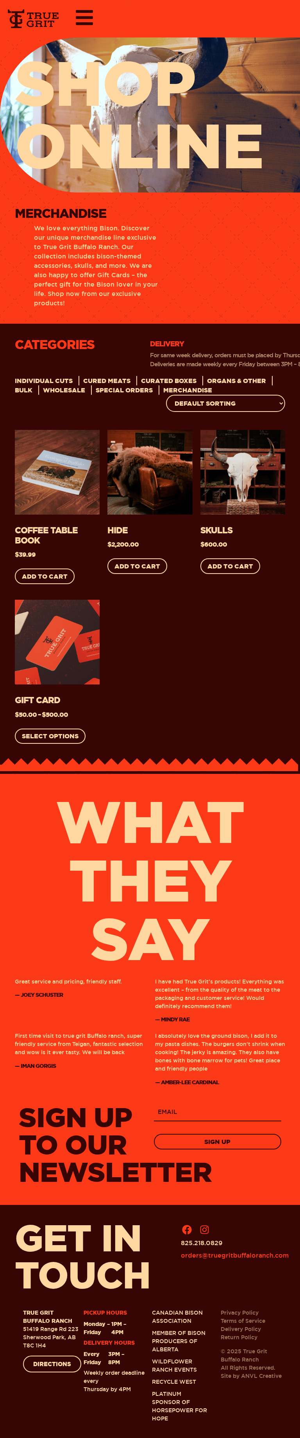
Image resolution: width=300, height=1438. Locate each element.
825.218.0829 (202, 1243)
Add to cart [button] (45, 576)
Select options (50, 736)
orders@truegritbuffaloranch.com (235, 1255)
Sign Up (217, 1141)
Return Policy (239, 1337)
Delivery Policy (241, 1329)
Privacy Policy (240, 1312)
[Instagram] (204, 1229)
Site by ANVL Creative (251, 1375)
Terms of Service (243, 1320)
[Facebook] (187, 1229)
